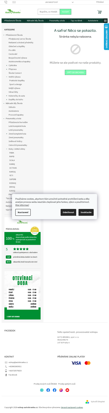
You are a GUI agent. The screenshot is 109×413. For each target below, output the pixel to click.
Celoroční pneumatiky (18, 145)
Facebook (13, 374)
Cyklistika (13, 65)
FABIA (11, 152)
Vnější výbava (14, 88)
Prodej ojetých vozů (66, 384)
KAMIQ (12, 164)
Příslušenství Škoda (14, 35)
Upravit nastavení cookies (72, 407)
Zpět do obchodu (75, 72)
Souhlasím (86, 212)
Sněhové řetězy (15, 141)
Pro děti (12, 50)
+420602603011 (15, 366)
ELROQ (12, 190)
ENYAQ (12, 187)
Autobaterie (14, 111)
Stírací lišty (13, 92)
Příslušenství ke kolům (18, 122)
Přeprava (12, 69)
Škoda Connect (15, 73)
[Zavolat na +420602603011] (8, 2)
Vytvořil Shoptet (98, 401)
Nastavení (23, 212)
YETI (11, 175)
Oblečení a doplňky (17, 46)
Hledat (65, 11)
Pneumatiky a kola (13, 118)
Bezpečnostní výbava (18, 58)
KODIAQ (12, 183)
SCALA (12, 160)
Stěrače (12, 107)
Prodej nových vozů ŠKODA (45, 384)
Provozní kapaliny (16, 114)
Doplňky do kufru (16, 99)
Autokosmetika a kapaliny (19, 61)
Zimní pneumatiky (16, 137)
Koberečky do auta (17, 96)
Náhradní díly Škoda (14, 103)
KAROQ (12, 171)
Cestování (13, 54)
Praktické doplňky (17, 80)
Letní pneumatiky (16, 130)
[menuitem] (13, 20)
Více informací (22, 205)
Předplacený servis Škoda (20, 39)
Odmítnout (68, 212)
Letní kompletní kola (17, 126)
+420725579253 (15, 370)
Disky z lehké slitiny (17, 149)
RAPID (11, 156)
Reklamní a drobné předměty (21, 42)
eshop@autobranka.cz (18, 362)
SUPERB (12, 179)
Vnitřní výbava (14, 77)
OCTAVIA (13, 168)
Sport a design (15, 84)
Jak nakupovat (51, 2)
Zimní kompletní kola (17, 133)
